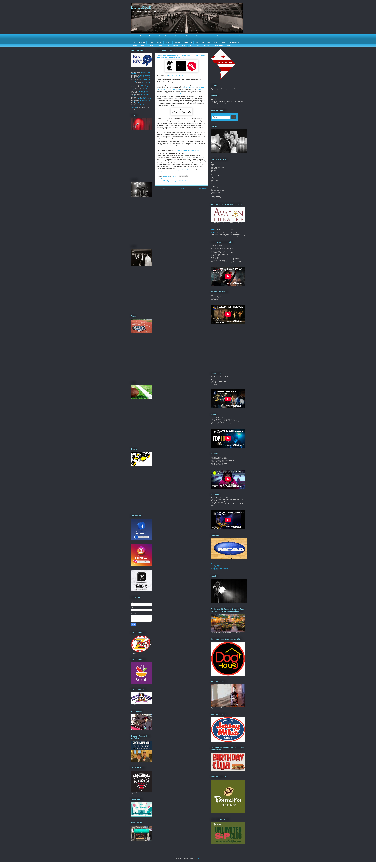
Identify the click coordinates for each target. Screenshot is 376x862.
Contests (168, 42)
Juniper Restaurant (145, 75)
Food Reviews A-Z (154, 36)
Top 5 (223, 36)
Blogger (198, 858)
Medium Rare (145, 87)
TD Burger (141, 104)
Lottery (166, 36)
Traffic (230, 36)
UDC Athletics (215, 569)
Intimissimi (192, 87)
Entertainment (188, 42)
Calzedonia (185, 87)
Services (175, 45)
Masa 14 (141, 76)
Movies (135, 45)
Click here (134, 107)
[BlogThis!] (182, 176)
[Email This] (180, 176)
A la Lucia (142, 92)
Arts (134, 42)
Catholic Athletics (216, 565)
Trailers (229, 45)
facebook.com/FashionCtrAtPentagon (169, 170)
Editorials (177, 42)
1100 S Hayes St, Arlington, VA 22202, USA (174, 181)
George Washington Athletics (219, 568)
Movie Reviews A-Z (176, 36)
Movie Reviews (234, 42)
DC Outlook (141, 7)
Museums (143, 45)
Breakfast (142, 42)
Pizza (167, 45)
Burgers (151, 42)
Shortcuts (189, 36)
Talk (198, 45)
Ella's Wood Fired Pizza (144, 98)
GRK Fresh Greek (142, 91)
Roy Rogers (144, 85)
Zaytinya (140, 103)
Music (152, 45)
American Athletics (216, 564)
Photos (160, 45)
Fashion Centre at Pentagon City (177, 75)
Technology (206, 45)
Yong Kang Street (179, 93)
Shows (184, 45)
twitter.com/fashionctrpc (187, 170)
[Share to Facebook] (186, 176)
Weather (238, 36)
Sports (191, 45)
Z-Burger (144, 97)
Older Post (202, 188)
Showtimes (199, 36)
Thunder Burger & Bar (144, 78)
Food (197, 42)
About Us (142, 36)
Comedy (159, 42)
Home (134, 36)
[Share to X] (184, 176)
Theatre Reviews (218, 45)
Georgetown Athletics (217, 567)
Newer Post (161, 188)
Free (215, 42)
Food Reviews (206, 42)
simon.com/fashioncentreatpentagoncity (187, 150)
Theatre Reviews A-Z (212, 36)
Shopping (167, 179)
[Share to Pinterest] (187, 176)
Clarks (199, 89)
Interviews (223, 42)
